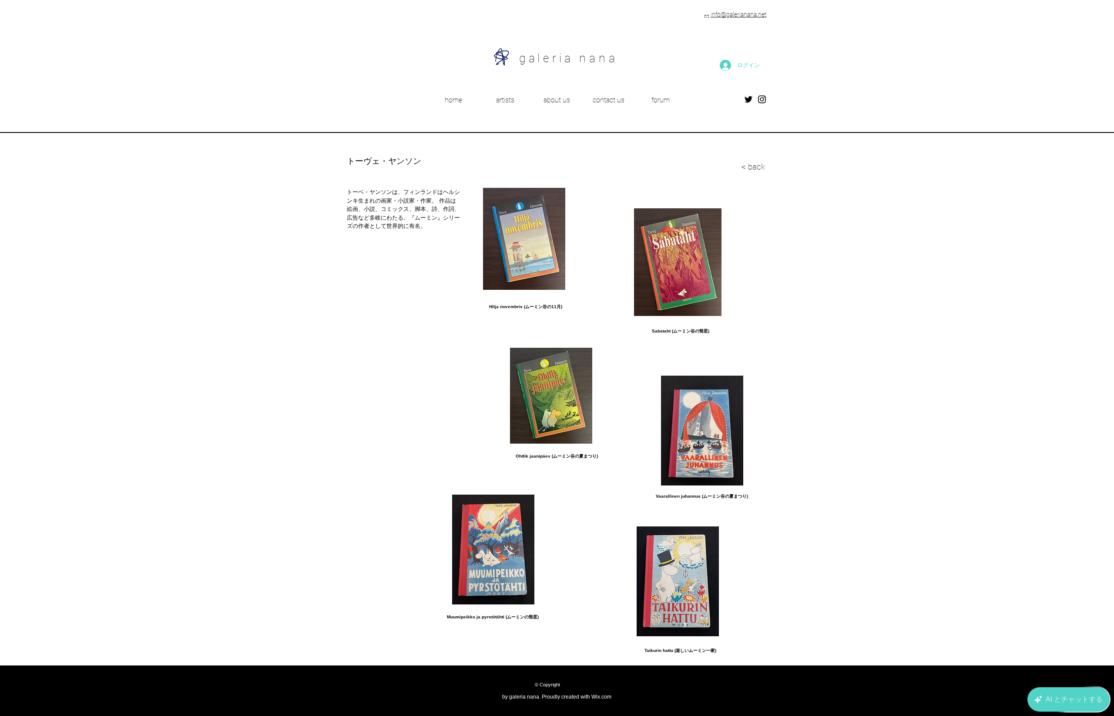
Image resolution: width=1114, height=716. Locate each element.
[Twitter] (748, 99)
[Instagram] (762, 99)
